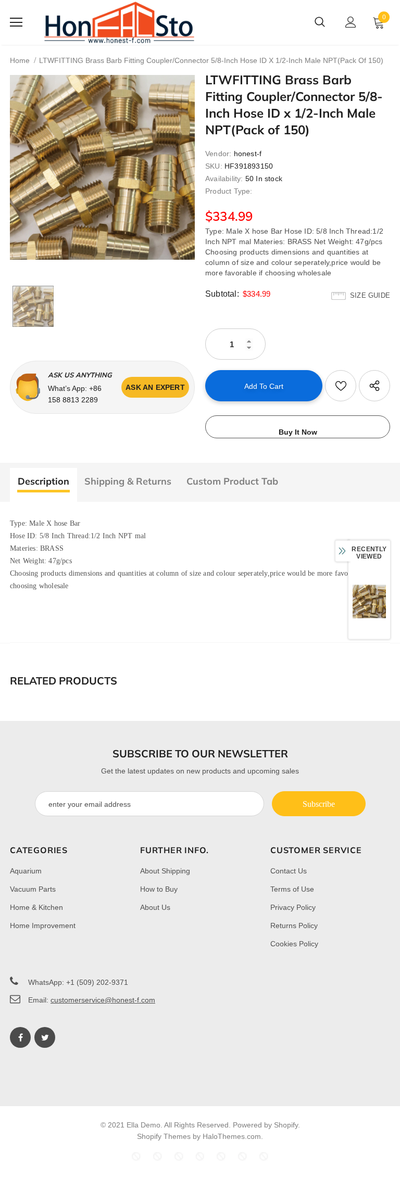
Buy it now (298, 432)
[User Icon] (350, 22)
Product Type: (229, 191)
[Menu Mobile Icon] (16, 22)
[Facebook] (20, 1037)
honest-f (248, 153)
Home (20, 60)
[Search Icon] (320, 22)
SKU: (213, 166)
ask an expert (155, 387)
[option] (102, 167)
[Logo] (119, 22)
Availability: (224, 178)
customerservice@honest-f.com (103, 1000)
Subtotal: (222, 293)
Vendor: (218, 153)
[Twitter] (44, 1037)
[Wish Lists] (340, 385)
